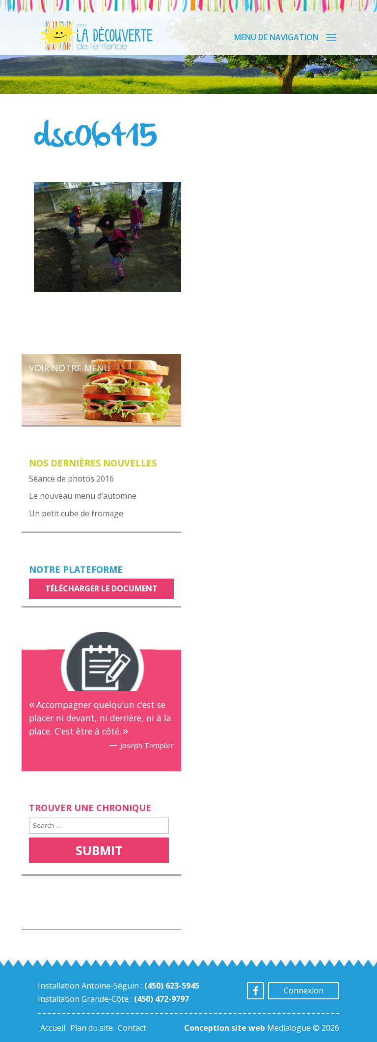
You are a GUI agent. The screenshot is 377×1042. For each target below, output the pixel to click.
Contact (132, 1027)
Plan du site (91, 1027)
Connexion (303, 990)
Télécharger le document (101, 588)
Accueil (52, 1027)
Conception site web (224, 1027)
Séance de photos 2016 (71, 478)
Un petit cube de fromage (76, 513)
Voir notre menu (69, 368)
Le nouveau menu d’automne (82, 495)
